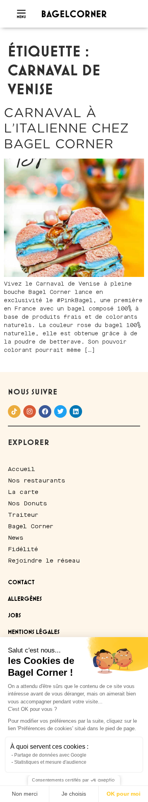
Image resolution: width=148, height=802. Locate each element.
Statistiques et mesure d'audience (50, 762)
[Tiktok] (14, 411)
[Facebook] (45, 411)
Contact (21, 583)
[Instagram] (29, 411)
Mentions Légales (34, 632)
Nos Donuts (27, 503)
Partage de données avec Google (50, 755)
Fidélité (23, 549)
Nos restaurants (36, 480)
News (15, 538)
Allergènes (25, 599)
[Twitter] (60, 411)
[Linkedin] (75, 411)
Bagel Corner (30, 526)
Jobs (14, 616)
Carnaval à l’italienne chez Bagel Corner (66, 129)
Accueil (21, 469)
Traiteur (23, 515)
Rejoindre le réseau (44, 561)
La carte (23, 492)
